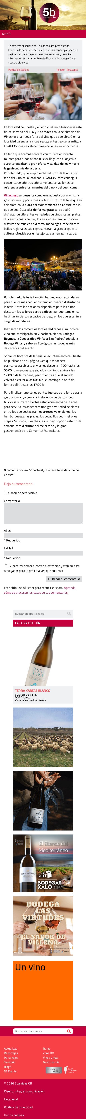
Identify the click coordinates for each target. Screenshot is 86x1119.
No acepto (72, 69)
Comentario (12, 500)
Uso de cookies (14, 1115)
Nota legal (11, 1099)
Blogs (7, 1066)
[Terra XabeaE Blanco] (43, 656)
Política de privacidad (18, 1107)
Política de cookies (18, 69)
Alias (7, 530)
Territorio (9, 1062)
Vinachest (11, 195)
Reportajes (11, 1053)
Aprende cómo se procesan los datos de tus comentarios (39, 590)
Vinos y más (50, 1057)
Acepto (61, 69)
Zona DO (48, 1053)
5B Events (10, 1071)
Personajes (11, 1057)
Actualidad (10, 1048)
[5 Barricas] (49, 13)
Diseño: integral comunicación (24, 1091)
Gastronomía (51, 1062)
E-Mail (8, 548)
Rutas (46, 1048)
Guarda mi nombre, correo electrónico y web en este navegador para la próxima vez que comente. (42, 568)
